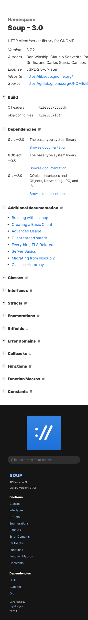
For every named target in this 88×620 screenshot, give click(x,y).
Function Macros (21, 556)
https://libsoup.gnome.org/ (49, 76)
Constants (16, 563)
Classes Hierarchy (28, 264)
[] (5, 96)
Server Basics (24, 251)
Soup (16, 475)
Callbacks (16, 543)
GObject (15, 587)
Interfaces (16, 510)
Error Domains (20, 536)
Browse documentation (48, 147)
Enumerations (19, 523)
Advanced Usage (26, 231)
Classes (15, 504)
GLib (13, 580)
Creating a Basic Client (32, 224)
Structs (15, 517)
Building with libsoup (30, 217)
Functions (16, 550)
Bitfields (15, 530)
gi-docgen (17, 606)
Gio (12, 593)
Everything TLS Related (32, 244)
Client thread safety (29, 238)
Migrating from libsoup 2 (33, 258)
